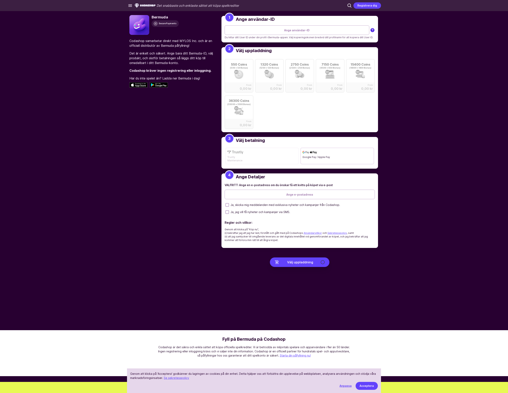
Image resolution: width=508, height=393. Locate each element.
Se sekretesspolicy (176, 378)
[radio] (239, 75)
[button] (349, 5)
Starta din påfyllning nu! (295, 355)
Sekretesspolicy (337, 232)
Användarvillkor (313, 232)
